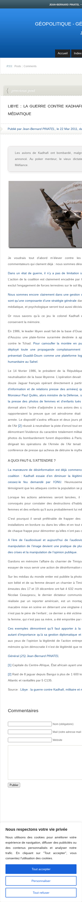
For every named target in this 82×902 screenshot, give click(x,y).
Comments (30, 66)
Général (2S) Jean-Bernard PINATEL (33, 656)
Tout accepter (41, 869)
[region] (41, 862)
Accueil (63, 53)
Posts (17, 66)
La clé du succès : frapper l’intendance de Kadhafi (21, 91)
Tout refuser (41, 892)
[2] (20, 425)
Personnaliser (41, 881)
